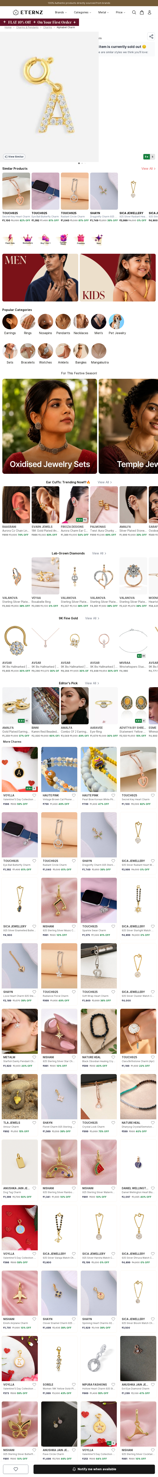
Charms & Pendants (27, 27)
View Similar (16, 156)
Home (8, 27)
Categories (81, 12)
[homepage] (27, 12)
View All (147, 168)
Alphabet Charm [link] (66, 27)
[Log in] (149, 12)
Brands (59, 12)
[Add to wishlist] (15, 1469)
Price (119, 12)
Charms (47, 27)
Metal (102, 12)
